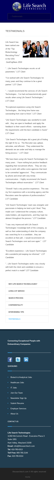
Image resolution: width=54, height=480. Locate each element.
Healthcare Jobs (17, 382)
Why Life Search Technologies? (22, 284)
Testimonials (14, 319)
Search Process (15, 298)
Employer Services (18, 409)
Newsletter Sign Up (18, 398)
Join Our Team (17, 393)
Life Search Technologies (19, 433)
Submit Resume (17, 403)
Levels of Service (16, 291)
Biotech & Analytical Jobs (21, 377)
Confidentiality (15, 305)
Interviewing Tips (16, 312)
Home (27, 477)
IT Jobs (14, 388)
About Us (14, 414)
